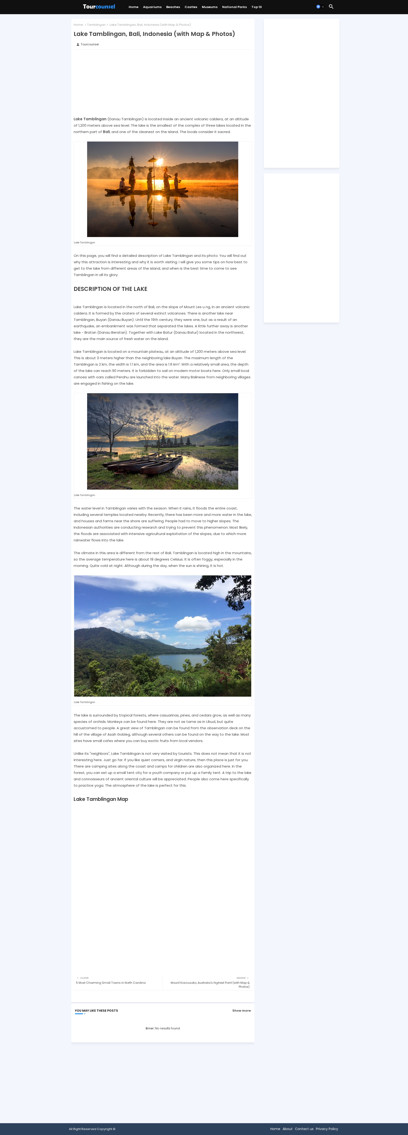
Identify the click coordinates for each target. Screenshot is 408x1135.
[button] (320, 6)
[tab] (133, 8)
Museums (209, 7)
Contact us (304, 1128)
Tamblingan (96, 24)
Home (133, 7)
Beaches (173, 7)
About (288, 1128)
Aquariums (152, 7)
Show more (241, 1010)
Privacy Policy (327, 1128)
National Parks (234, 7)
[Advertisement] (163, 83)
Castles (191, 7)
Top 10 (256, 7)
